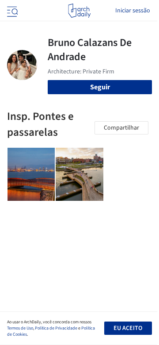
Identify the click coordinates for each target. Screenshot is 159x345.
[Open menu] (11, 10)
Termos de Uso (20, 328)
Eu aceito (128, 328)
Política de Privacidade (56, 328)
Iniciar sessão (132, 11)
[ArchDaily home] (79, 11)
